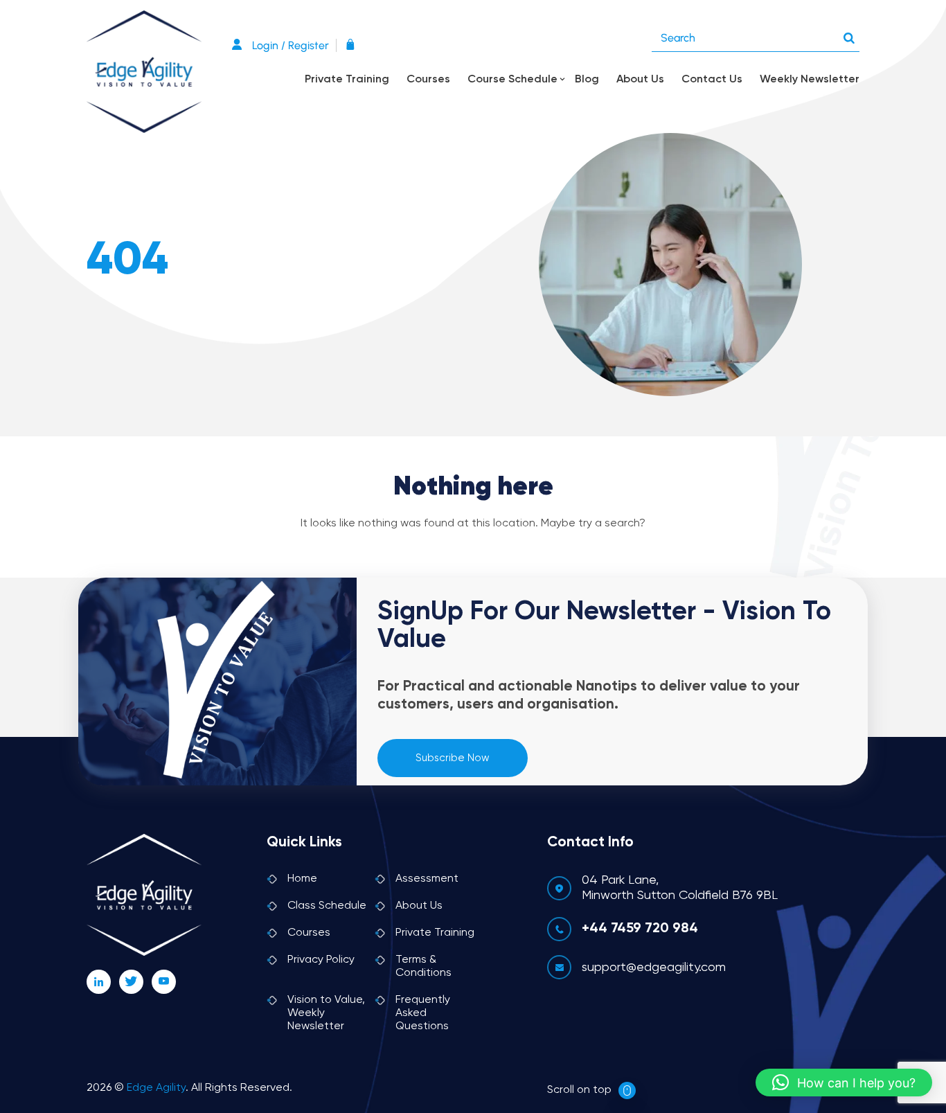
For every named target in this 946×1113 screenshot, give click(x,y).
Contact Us (711, 79)
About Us (640, 79)
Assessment (426, 878)
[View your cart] (354, 45)
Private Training (347, 79)
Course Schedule (512, 79)
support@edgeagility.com (654, 967)
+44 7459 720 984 (640, 929)
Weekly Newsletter (809, 79)
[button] (844, 1082)
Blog (587, 79)
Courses (428, 79)
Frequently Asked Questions (422, 1013)
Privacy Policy (321, 959)
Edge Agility (156, 1088)
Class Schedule (326, 905)
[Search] (849, 34)
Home (302, 878)
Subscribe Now (453, 758)
